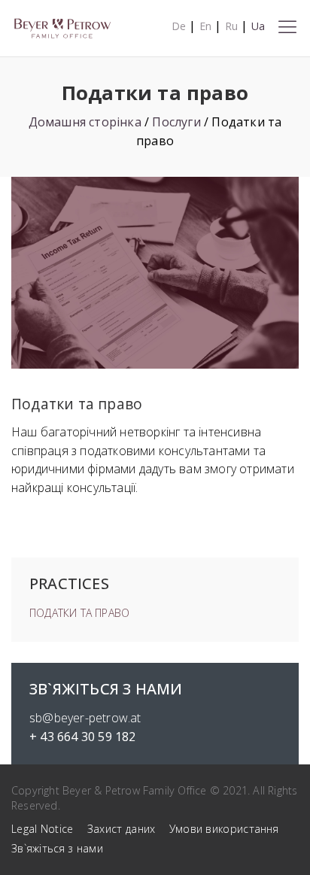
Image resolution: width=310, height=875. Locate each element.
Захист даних (121, 829)
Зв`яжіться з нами (57, 848)
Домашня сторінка (85, 122)
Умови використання (223, 829)
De (179, 26)
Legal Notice (42, 829)
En (205, 26)
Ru (231, 26)
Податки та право (79, 613)
